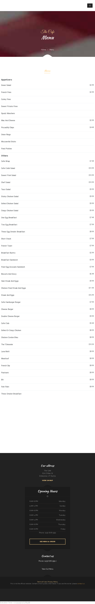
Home (43, 50)
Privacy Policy (53, 582)
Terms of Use (41, 582)
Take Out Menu (47, 569)
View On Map (47, 480)
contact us (81, 583)
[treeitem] (47, 394)
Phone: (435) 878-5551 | (47, 561)
